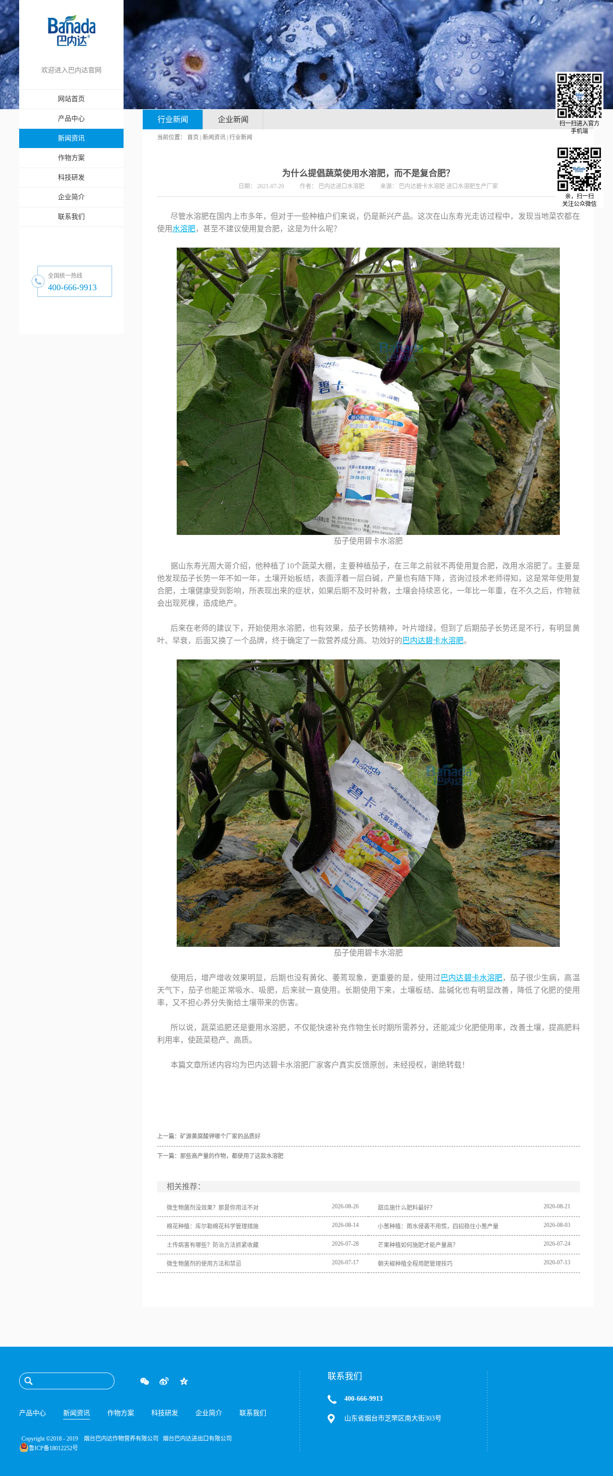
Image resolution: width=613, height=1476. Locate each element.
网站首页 (71, 98)
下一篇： (220, 1156)
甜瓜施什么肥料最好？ (406, 1207)
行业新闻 (240, 137)
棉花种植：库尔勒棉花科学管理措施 (213, 1226)
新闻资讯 (214, 137)
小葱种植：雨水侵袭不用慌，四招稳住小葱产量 (438, 1226)
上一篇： (209, 1136)
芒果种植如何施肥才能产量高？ (418, 1245)
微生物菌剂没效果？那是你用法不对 (213, 1207)
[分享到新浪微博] (164, 1381)
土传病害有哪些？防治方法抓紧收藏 (213, 1245)
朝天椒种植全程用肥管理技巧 (415, 1263)
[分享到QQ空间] (183, 1381)
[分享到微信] (144, 1381)
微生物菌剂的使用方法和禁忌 (204, 1263)
